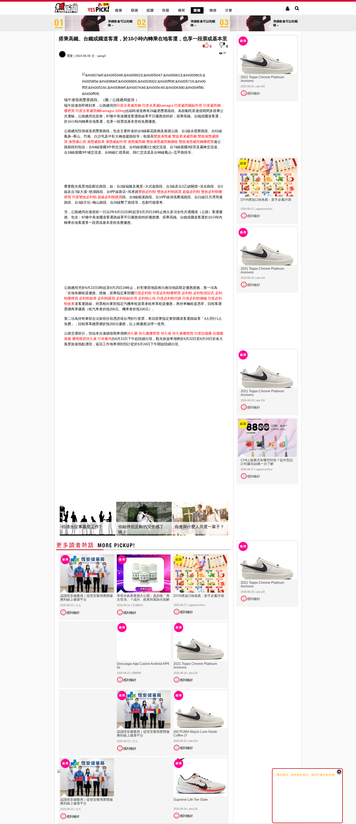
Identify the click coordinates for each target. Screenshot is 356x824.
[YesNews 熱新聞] (65, 13)
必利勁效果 (88, 298)
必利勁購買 (106, 298)
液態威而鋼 (136, 142)
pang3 (101, 55)
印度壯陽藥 (203, 333)
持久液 (166, 333)
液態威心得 (77, 142)
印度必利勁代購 (169, 298)
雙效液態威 (162, 136)
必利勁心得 (147, 298)
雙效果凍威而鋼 (184, 136)
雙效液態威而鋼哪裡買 (196, 142)
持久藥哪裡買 (149, 333)
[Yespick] (99, 11)
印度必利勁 (143, 293)
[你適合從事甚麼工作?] (87, 519)
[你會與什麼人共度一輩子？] (200, 519)
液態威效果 (96, 142)
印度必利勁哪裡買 (167, 293)
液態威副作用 (116, 142)
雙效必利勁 (147, 192)
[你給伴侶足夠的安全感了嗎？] (144, 519)
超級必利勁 (191, 192)
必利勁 (187, 293)
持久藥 (132, 333)
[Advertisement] (144, 168)
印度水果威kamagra (157, 105)
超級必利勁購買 (110, 197)
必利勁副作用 (126, 298)
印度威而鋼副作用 (188, 105)
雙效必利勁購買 (169, 192)
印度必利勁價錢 (194, 298)
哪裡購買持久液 (84, 339)
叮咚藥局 (105, 339)
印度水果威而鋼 (129, 105)
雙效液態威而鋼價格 (162, 142)
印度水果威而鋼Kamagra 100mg (100, 111)
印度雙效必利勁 (84, 197)
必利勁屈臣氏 (203, 293)
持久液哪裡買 (182, 333)
